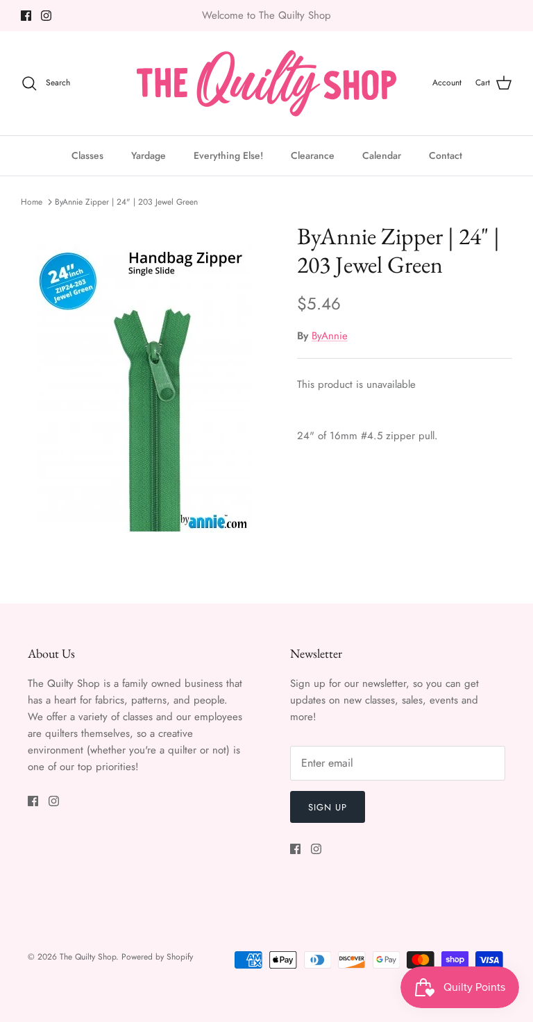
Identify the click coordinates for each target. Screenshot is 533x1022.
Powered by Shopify (157, 957)
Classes (87, 155)
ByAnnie (330, 335)
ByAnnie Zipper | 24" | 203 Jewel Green (126, 202)
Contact (445, 155)
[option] (143, 388)
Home (31, 202)
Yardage (148, 155)
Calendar (381, 155)
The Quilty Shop (88, 957)
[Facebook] (26, 15)
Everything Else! (228, 155)
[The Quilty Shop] (266, 83)
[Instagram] (46, 15)
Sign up (327, 807)
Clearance (313, 155)
